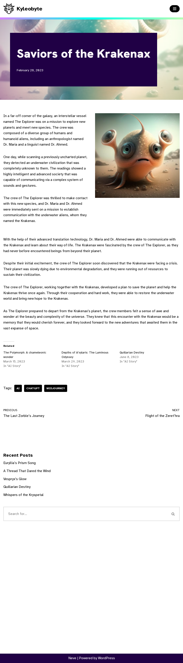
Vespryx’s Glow (14, 479)
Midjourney (55, 388)
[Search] (173, 514)
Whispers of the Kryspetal (23, 495)
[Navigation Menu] (175, 8)
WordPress (106, 658)
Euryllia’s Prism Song (19, 463)
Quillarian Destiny (132, 352)
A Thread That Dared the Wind (27, 471)
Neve (72, 658)
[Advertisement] (91, 583)
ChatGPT (33, 388)
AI (18, 388)
